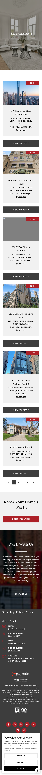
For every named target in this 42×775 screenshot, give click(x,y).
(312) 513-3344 (14, 651)
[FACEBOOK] (8, 724)
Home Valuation (21, 519)
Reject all (21, 756)
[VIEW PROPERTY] (21, 141)
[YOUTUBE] (27, 724)
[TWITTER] (33, 724)
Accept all (21, 768)
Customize (21, 762)
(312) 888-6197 (14, 636)
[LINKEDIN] (21, 724)
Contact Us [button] (21, 594)
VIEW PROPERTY (21, 143)
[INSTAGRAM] (14, 724)
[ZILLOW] (24, 730)
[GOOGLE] (18, 730)
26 (27, 482)
